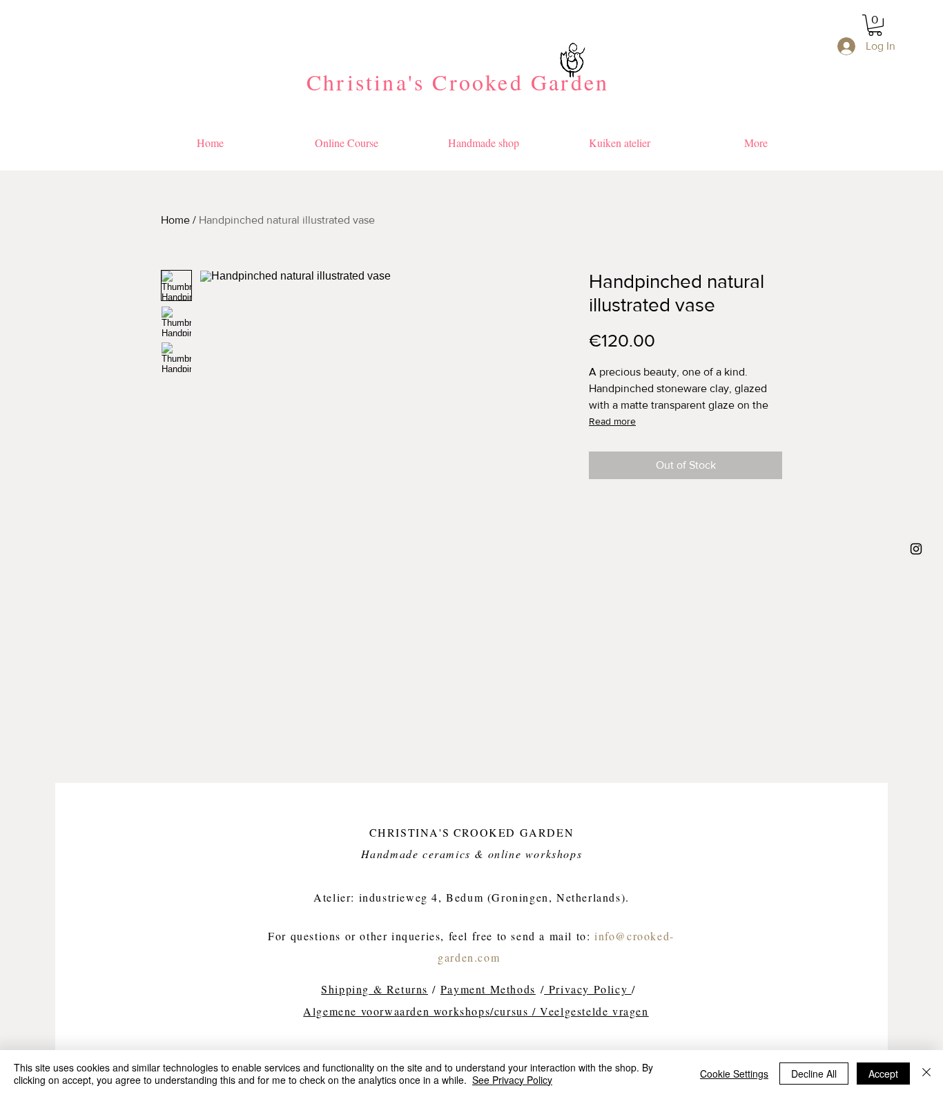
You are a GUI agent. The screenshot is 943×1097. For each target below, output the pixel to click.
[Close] (926, 1073)
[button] (875, 25)
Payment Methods (488, 989)
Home (175, 220)
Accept (883, 1073)
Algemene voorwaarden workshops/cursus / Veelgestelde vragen (475, 1011)
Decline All (814, 1073)
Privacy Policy (586, 989)
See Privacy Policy (512, 1080)
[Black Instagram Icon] (916, 548)
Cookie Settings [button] (734, 1073)
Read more (612, 421)
